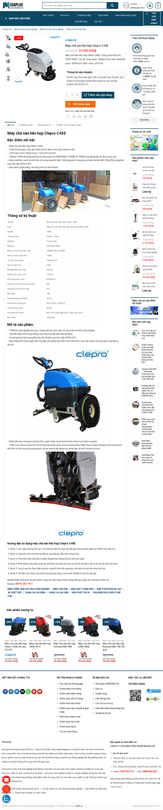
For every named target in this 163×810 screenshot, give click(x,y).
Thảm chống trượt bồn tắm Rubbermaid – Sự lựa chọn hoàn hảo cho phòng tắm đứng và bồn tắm (148, 353)
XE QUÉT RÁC (15, 592)
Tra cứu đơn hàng (68, 731)
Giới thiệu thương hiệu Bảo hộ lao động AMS (147, 445)
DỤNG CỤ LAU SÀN (58, 592)
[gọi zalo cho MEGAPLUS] (6, 799)
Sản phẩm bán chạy (125, 15)
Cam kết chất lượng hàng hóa (110, 708)
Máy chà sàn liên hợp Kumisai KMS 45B (64, 645)
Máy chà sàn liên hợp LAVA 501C (40, 645)
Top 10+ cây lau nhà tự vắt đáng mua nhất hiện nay (149, 334)
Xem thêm (144, 120)
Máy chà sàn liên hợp (76, 29)
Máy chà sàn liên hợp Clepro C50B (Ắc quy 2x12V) (16, 646)
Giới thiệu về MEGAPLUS (107, 683)
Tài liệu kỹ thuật (103, 713)
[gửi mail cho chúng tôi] (6, 780)
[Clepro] (70, 40)
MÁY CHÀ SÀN (60, 589)
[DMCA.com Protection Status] (153, 698)
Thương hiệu (26, 125)
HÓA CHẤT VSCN (80, 592)
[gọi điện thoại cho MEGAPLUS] (6, 789)
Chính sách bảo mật (69, 721)
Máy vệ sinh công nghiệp (25, 29)
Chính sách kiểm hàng (70, 693)
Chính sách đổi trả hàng (71, 698)
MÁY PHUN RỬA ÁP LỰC (109, 589)
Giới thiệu (48, 15)
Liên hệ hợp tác (102, 698)
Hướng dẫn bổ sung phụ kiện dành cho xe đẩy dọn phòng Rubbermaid (149, 391)
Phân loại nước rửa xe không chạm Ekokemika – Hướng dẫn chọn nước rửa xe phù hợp (148, 426)
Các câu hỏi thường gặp (71, 683)
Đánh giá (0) (44, 125)
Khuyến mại (81, 21)
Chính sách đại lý (68, 726)
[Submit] (112, 5)
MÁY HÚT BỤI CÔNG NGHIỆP (35, 589)
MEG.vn (79, 806)
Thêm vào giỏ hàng (100, 94)
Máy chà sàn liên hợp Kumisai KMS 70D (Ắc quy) (114, 646)
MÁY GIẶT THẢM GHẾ (82, 589)
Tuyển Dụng (101, 693)
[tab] (10, 125)
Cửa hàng (103, 15)
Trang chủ (6, 29)
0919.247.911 (24, 583)
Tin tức (98, 21)
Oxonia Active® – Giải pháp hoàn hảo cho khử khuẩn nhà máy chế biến (149, 374)
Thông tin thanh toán (68, 125)
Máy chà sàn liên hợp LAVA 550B (89, 645)
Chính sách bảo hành (70, 703)
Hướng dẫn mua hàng (70, 688)
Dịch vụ (64, 15)
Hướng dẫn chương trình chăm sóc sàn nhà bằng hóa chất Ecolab (148, 407)
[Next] (125, 639)
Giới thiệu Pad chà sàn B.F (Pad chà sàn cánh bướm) (148, 459)
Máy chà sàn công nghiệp (52, 29)
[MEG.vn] (20, 5)
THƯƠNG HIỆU (84, 15)
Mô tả (10, 125)
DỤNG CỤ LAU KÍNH (35, 592)
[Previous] (6, 639)
